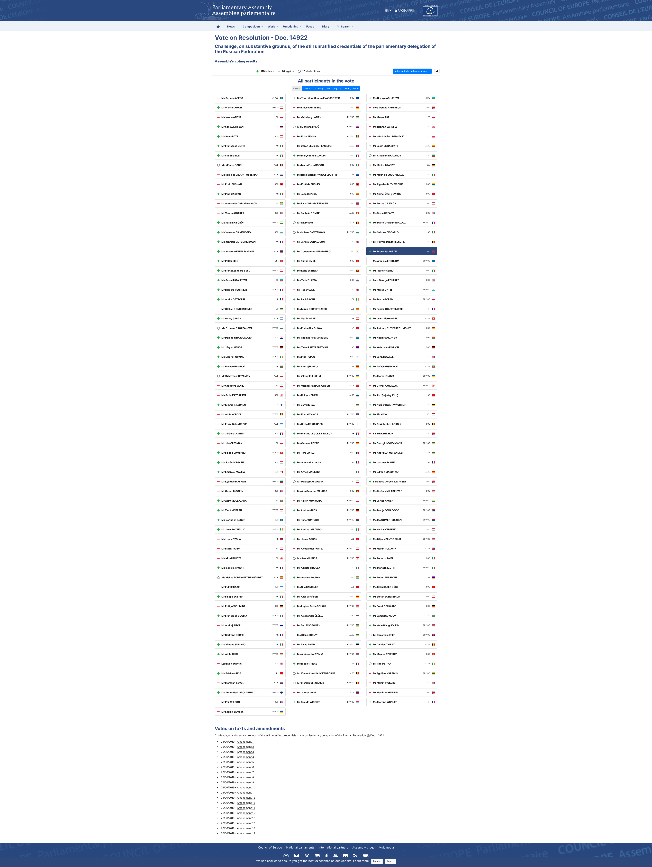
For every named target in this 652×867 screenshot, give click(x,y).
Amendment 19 (246, 833)
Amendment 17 (246, 823)
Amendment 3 (245, 751)
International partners (333, 847)
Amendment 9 (245, 782)
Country (319, 88)
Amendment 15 (246, 813)
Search (345, 26)
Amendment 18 (246, 828)
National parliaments (300, 847)
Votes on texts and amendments (411, 71)
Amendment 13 (246, 802)
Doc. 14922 (377, 735)
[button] (437, 71)
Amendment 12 (246, 797)
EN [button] (387, 10)
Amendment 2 (245, 746)
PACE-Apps (406, 10)
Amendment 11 (246, 792)
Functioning (290, 26)
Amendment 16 (246, 818)
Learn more (361, 861)
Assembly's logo (363, 847)
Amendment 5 (245, 762)
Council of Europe (270, 847)
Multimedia (386, 847)
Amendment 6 (245, 767)
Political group (334, 88)
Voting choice (351, 88)
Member (308, 88)
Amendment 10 (246, 787)
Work (271, 26)
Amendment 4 (245, 757)
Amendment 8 (245, 777)
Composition (251, 26)
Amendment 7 (245, 772)
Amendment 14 (246, 807)
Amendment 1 (245, 741)
